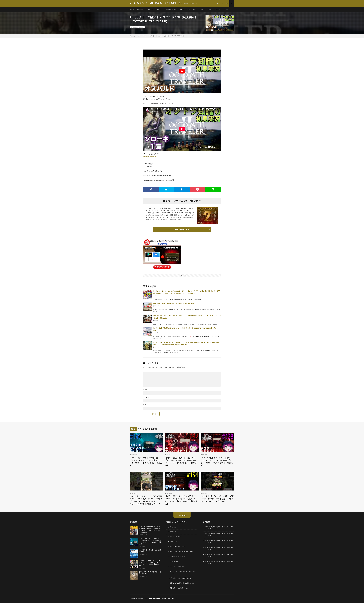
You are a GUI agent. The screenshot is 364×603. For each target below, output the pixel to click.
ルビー (188, 9)
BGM (194, 9)
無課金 (210, 9)
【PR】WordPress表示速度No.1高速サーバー (181, 583)
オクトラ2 (158, 9)
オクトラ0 (149, 9)
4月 (217, 527)
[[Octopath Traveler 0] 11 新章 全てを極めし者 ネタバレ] (134, 575)
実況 (175, 9)
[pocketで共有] (197, 189)
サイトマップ (172, 532)
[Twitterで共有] (166, 189)
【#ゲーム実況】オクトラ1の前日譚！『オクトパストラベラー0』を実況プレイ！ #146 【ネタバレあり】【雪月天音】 (146, 461)
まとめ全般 (140, 9)
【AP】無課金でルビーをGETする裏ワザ (180, 578)
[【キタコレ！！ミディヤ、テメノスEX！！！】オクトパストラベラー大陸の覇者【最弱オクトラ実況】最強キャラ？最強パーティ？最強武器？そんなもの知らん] (147, 294)
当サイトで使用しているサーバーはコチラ (180, 551)
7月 (224, 527)
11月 (206, 536)
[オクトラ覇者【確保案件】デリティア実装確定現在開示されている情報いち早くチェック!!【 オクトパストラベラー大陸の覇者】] (134, 530)
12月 (209, 536)
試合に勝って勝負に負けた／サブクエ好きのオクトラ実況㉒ (173, 303)
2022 (206, 554)
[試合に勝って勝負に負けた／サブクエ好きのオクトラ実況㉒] (147, 306)
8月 (227, 527)
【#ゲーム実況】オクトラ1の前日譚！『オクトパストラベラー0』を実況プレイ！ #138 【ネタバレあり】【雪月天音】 (217, 461)
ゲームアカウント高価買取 (176, 566)
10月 (232, 534)
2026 (206, 527)
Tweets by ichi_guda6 (150, 156)
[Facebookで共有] (151, 189)
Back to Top (182, 515)
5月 (219, 527)
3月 (214, 527)
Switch (182, 9)
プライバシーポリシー (175, 536)
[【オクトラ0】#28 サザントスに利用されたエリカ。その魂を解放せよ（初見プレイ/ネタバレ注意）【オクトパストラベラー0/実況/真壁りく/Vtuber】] (147, 345)
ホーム (132, 9)
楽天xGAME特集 (173, 561)
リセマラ (202, 9)
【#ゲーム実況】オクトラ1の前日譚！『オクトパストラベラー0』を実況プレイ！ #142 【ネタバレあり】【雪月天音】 (181, 461)
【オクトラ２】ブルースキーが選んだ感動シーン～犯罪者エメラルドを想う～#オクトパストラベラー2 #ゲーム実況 (217, 498)
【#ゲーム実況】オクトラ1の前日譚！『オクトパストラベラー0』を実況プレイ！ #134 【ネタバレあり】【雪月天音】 (181, 500)
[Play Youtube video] (182, 71)
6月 (222, 527)
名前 (145, 389)
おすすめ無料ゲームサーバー (177, 556)
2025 (206, 534)
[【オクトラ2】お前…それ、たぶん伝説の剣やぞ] (134, 553)
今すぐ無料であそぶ (182, 229)
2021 (206, 561)
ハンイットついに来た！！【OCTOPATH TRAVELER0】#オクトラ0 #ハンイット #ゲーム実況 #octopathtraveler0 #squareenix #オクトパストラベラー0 (146, 500)
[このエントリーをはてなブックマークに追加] (182, 189)
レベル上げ (226, 9)
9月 (229, 534)
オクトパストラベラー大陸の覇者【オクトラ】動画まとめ (157, 598)
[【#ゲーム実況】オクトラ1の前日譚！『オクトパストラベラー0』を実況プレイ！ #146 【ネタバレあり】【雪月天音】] (134, 542)
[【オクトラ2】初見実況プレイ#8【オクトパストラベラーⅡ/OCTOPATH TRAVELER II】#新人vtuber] (147, 331)
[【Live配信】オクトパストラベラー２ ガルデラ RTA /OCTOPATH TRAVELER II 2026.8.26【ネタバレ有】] (134, 564)
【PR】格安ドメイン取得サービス (178, 588)
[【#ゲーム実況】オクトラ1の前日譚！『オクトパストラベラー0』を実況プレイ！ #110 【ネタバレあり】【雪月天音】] (147, 319)
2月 (212, 527)
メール (146, 397)
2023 (206, 547)
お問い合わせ (172, 527)
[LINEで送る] (213, 189)
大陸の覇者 (167, 9)
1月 (209, 527)
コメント (145, 370)
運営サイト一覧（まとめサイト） (178, 546)
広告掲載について (173, 541)
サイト (145, 405)
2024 (206, 540)
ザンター (217, 9)
